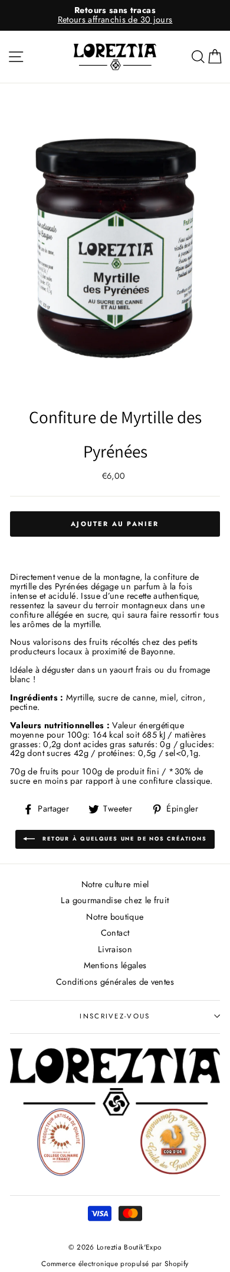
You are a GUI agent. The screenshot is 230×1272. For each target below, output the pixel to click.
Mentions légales (115, 965)
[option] (115, 15)
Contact (115, 933)
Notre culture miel (115, 884)
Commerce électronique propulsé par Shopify (114, 1263)
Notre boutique (114, 917)
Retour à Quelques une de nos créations (123, 838)
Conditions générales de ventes (115, 982)
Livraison (115, 949)
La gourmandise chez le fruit (115, 900)
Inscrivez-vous (115, 1016)
